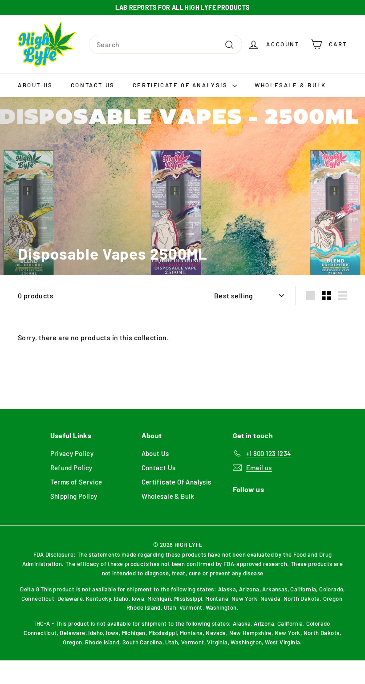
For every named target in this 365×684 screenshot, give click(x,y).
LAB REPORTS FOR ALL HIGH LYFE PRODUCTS (182, 7)
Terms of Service (76, 482)
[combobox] (165, 44)
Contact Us (93, 85)
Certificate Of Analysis (181, 85)
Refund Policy (71, 468)
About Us (35, 85)
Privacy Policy (72, 453)
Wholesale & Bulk (290, 85)
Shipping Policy (73, 496)
